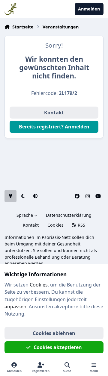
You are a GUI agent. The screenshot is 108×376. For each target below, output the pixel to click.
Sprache (25, 215)
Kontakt (54, 112)
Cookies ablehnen (54, 333)
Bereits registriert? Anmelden (54, 126)
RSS (80, 225)
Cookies (55, 225)
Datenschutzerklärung (69, 215)
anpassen (15, 306)
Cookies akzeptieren (58, 347)
